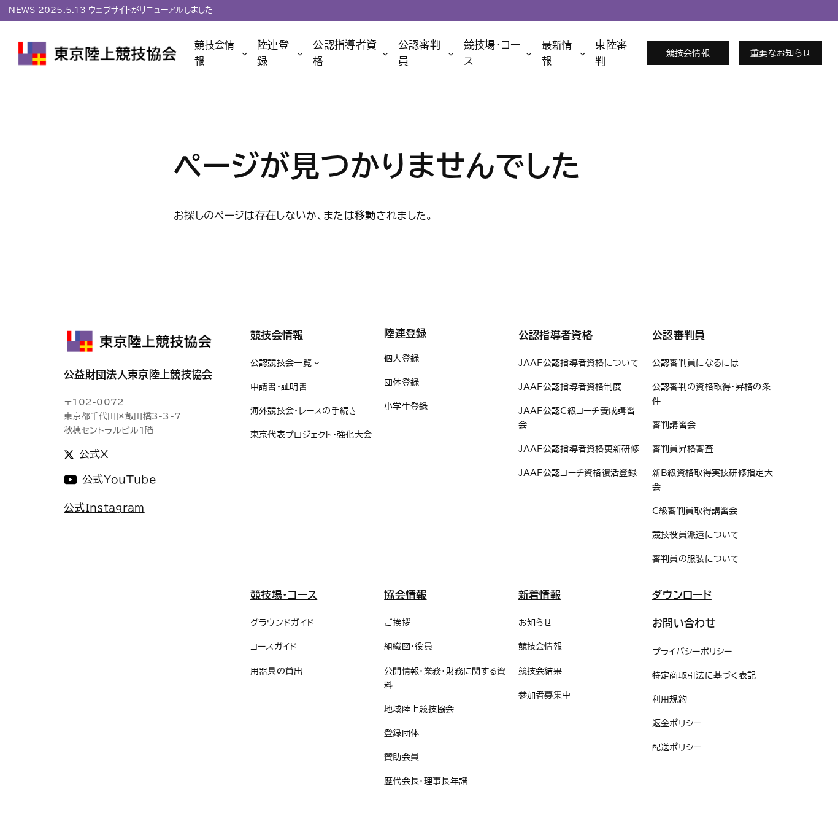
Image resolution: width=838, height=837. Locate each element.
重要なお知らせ (780, 53)
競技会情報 (688, 53)
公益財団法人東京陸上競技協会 (138, 374)
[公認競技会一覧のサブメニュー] (317, 362)
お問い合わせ (684, 623)
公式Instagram (104, 507)
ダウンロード (682, 595)
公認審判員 (678, 335)
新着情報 (539, 595)
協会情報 (405, 595)
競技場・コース (283, 595)
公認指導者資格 (555, 335)
